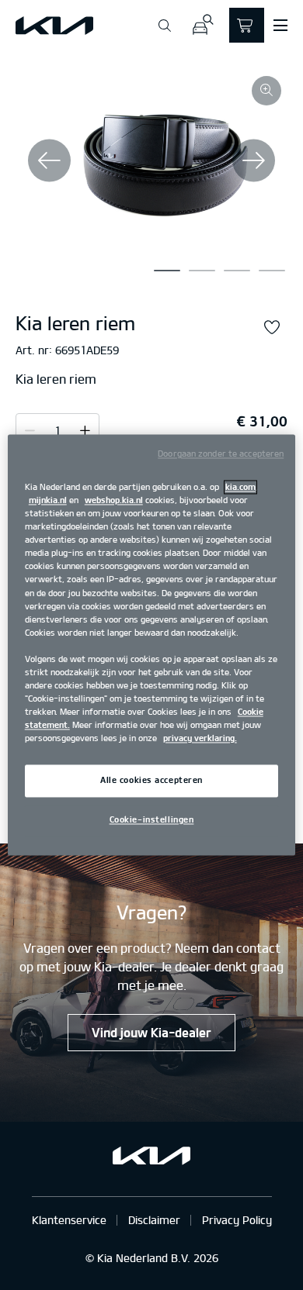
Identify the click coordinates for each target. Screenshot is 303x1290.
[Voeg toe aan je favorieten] (271, 327)
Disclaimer (154, 1219)
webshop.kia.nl (114, 500)
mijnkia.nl (48, 500)
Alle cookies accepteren (151, 780)
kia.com (240, 486)
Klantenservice (69, 1219)
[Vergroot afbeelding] (266, 90)
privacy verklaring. (200, 738)
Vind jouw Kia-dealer (151, 1032)
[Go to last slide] (49, 160)
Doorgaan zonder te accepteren (221, 453)
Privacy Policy (237, 1219)
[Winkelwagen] (246, 25)
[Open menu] (280, 25)
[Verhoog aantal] (30, 430)
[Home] (54, 25)
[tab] (167, 270)
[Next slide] (253, 160)
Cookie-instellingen (152, 820)
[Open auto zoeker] (202, 25)
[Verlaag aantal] (85, 430)
